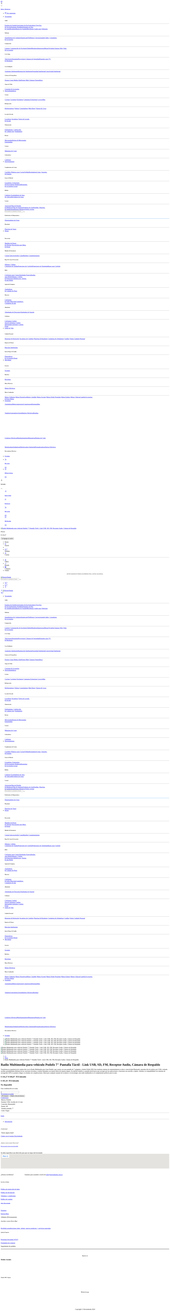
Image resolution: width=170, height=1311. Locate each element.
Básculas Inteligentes (11, 347)
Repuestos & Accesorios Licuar (16, 185)
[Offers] (5, 560)
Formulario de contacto (8, 1243)
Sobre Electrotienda (5, 1203)
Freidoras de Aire (28, 207)
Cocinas (7, 99)
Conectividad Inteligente (53, 71)
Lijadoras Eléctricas (11, 438)
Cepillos (66, 339)
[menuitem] (87, 13)
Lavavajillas (41, 99)
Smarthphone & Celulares (13, 38)
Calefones (8, 160)
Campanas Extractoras (30, 99)
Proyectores (22, 59)
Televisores (8, 59)
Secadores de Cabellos (26, 339)
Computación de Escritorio (18, 48)
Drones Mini (25, 80)
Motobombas (9, 447)
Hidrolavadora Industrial (27, 447)
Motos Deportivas (21, 397)
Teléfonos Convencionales (36, 38)
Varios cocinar (29, 209)
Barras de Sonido (21, 29)
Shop (6, 1058)
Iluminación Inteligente (25, 71)
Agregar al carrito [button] (8, 1094)
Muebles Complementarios (31, 256)
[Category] (5, 567)
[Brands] (5, 563)
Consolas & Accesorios (12, 89)
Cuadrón (82, 397)
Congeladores (23, 108)
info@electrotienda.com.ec (54, 1175)
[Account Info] (5, 553)
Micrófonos (30, 29)
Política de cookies (6, 1199)
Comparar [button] (5, 1096)
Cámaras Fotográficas (36, 80)
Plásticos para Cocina (17, 172)
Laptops (7, 48)
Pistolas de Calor (40, 438)
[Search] (5, 544)
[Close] (1, 488)
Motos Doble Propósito (53, 397)
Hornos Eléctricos (19, 209)
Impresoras (40, 48)
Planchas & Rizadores (41, 339)
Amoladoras (8, 404)
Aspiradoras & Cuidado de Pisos (11, 290)
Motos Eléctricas (10, 388)
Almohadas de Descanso (12, 312)
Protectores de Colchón (25, 266)
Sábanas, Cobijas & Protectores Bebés (14, 277)
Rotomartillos (36, 404)
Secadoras (15, 119)
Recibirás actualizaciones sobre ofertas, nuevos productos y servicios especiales (26, 1228)
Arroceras (8, 206)
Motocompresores (17, 404)
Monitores (34, 48)
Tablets (29, 48)
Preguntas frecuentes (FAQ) (9, 1239)
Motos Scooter (41, 397)
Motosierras (31, 438)
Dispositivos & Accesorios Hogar (11, 357)
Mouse (46, 48)
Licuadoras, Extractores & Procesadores (12, 183)
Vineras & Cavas (41, 108)
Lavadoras (8, 119)
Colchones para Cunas (12, 275)
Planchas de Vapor (10, 229)
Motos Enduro (65, 397)
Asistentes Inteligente (11, 71)
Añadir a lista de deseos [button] (17, 1096)
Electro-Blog (5, 1214)
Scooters (7, 370)
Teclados (51, 48)
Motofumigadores (22, 438)
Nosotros (3, 1210)
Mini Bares (31, 108)
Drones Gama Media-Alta (13, 80)
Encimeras (20, 99)
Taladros (7, 413)
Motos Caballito (31, 397)
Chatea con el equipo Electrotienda (11, 1136)
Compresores (27, 404)
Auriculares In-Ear (22, 25)
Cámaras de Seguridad (33, 59)
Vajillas (26, 172)
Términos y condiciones (8, 1196)
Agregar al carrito (8, 538)
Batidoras (18, 184)
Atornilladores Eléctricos (25, 413)
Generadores (14, 413)
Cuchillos (8, 172)
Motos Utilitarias (10, 397)
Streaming (15, 59)
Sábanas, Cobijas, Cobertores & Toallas (11, 265)
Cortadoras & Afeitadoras (56, 339)
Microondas (8, 140)
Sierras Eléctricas (50, 447)
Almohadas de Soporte (27, 312)
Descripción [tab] (8, 1121)
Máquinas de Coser (11, 151)
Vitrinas (16, 108)
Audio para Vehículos (41, 29)
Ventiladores (18, 131)
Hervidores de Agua (17, 197)
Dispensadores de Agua (12, 220)
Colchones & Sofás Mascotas (10, 300)
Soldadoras (16, 447)
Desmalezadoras (40, 447)
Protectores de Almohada (40, 266)
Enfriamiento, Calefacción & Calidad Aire (13, 130)
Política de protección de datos (10, 1189)
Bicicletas (8, 379)
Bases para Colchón (54, 266)
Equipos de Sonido (11, 25)
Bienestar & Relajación (12, 339)
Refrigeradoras (9, 108)
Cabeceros (12, 256)
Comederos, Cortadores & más (14, 302)
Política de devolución (8, 1192)
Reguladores (33, 172)
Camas (7, 256)
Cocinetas (13, 99)
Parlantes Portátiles (17, 27)
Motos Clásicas (75, 397)
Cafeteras (8, 195)
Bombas (35, 413)
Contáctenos (4, 1098)
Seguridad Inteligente (38, 71)
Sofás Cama (19, 256)
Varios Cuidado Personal (77, 339)
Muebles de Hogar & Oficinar (11, 244)
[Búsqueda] (24, 211)
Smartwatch (24, 38)
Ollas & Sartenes (17, 207)
